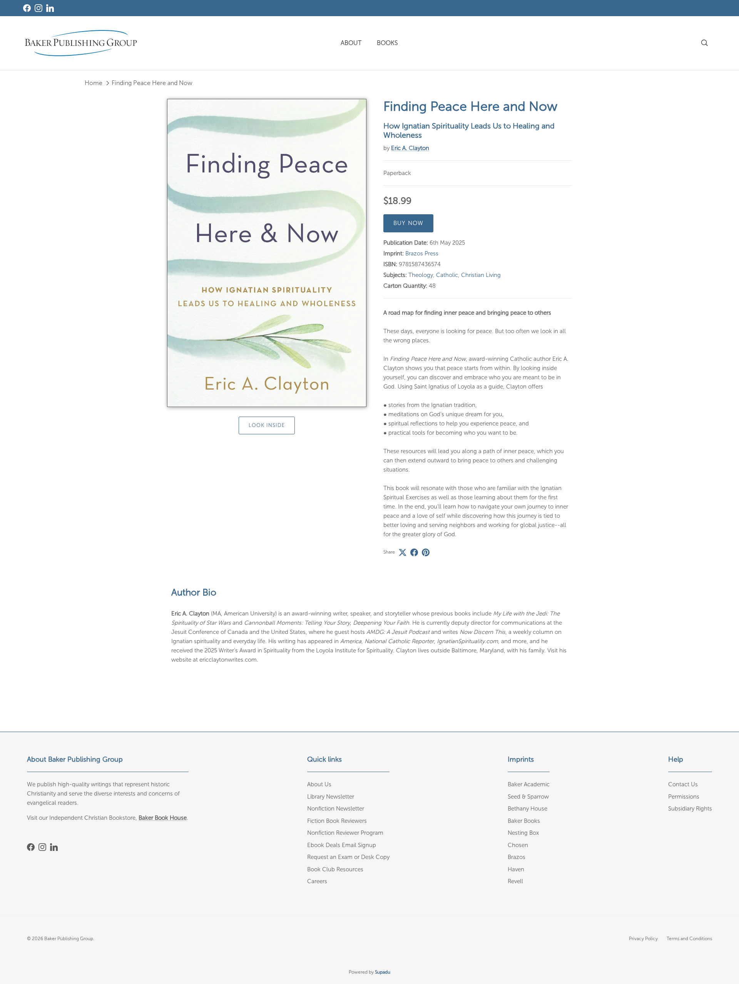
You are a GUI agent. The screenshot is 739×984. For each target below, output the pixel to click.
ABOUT (351, 43)
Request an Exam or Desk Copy (348, 857)
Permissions (683, 796)
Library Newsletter (330, 796)
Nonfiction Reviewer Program (345, 832)
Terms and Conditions (689, 938)
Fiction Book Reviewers (337, 820)
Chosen (518, 845)
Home (93, 83)
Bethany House (527, 808)
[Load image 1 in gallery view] (266, 253)
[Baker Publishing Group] (81, 43)
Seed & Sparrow (528, 796)
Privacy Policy (643, 938)
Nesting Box (523, 832)
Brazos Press (421, 253)
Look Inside (267, 426)
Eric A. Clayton (410, 148)
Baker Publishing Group (68, 938)
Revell (515, 881)
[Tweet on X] (402, 552)
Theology (420, 275)
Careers (317, 881)
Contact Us (683, 784)
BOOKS (387, 43)
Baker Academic (529, 784)
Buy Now (408, 223)
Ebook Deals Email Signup (341, 845)
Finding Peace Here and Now (152, 83)
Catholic (447, 275)
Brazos (516, 857)
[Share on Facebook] (414, 552)
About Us (319, 784)
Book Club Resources (335, 869)
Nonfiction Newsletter (335, 808)
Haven (516, 869)
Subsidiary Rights (690, 808)
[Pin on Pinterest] (426, 552)
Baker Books (524, 820)
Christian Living (481, 275)
